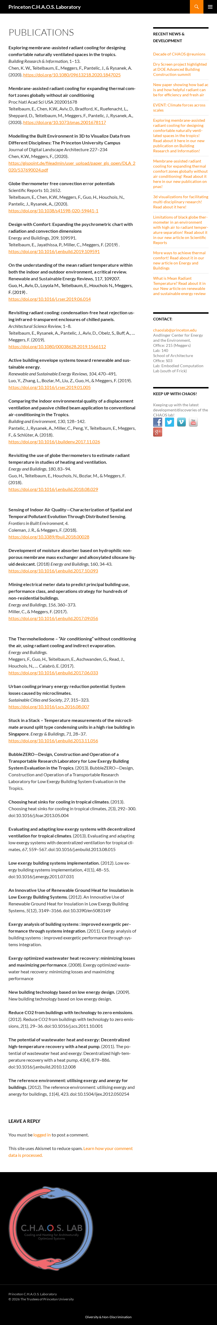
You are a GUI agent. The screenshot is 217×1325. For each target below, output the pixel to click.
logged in (42, 1134)
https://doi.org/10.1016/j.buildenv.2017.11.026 (54, 441)
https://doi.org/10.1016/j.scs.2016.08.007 (48, 706)
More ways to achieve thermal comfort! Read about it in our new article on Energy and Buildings (179, 260)
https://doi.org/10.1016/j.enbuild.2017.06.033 (53, 672)
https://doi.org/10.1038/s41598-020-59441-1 (53, 210)
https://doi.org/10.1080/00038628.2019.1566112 (57, 346)
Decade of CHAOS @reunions (179, 54)
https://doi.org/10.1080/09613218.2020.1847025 (72, 74)
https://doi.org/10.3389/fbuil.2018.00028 (48, 536)
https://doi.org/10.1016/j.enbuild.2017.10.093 (53, 570)
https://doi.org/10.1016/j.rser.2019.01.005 (49, 387)
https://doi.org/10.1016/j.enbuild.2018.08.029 (53, 489)
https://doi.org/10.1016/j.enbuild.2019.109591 (54, 251)
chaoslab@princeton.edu (175, 330)
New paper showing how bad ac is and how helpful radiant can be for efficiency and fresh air (181, 89)
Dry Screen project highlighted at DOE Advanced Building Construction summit (180, 69)
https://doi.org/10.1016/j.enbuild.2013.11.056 (53, 740)
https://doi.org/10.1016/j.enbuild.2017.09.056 (53, 618)
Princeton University (188, 1297)
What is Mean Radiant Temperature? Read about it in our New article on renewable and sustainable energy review (179, 286)
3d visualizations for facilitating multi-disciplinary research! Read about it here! (180, 201)
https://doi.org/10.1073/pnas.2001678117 (64, 122)
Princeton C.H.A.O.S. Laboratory (44, 7)
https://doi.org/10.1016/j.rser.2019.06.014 (49, 299)
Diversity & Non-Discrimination (108, 1317)
